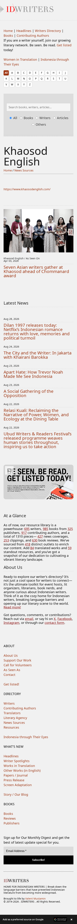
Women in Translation (20, 59)
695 (27, 529)
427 (40, 536)
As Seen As (12, 670)
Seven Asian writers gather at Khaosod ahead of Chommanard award (36, 271)
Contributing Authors (33, 35)
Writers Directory (48, 31)
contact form (54, 622)
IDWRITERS (38, 8)
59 (69, 548)
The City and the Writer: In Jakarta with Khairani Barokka (37, 355)
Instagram (11, 622)
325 (70, 529)
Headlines (23, 31)
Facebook (64, 619)
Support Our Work (17, 660)
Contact (9, 675)
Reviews (10, 818)
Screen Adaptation (18, 785)
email (29, 619)
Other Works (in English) (22, 770)
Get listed (64, 45)
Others (40, 124)
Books (8, 35)
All (6, 72)
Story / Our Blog (16, 794)
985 (45, 529)
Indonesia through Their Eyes (26, 737)
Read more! (12, 607)
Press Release (14, 780)
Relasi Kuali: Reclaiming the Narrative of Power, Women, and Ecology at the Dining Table (36, 414)
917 (24, 533)
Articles (62, 118)
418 (27, 544)
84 (32, 548)
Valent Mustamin (35, 898)
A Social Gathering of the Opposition (29, 393)
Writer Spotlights (17, 761)
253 (6, 540)
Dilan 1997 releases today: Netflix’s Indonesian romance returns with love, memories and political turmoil (37, 331)
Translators (12, 713)
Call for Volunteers (18, 665)
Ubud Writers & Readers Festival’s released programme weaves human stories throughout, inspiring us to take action (38, 440)
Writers (44, 118)
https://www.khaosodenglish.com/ (27, 189)
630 (34, 540)
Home (8, 31)
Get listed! (11, 684)
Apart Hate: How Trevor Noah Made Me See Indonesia (33, 374)
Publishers (12, 823)
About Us (11, 655)
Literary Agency (15, 718)
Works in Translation (19, 766)
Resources (11, 727)
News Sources (23, 170)
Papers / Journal (16, 775)
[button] (38, 919)
